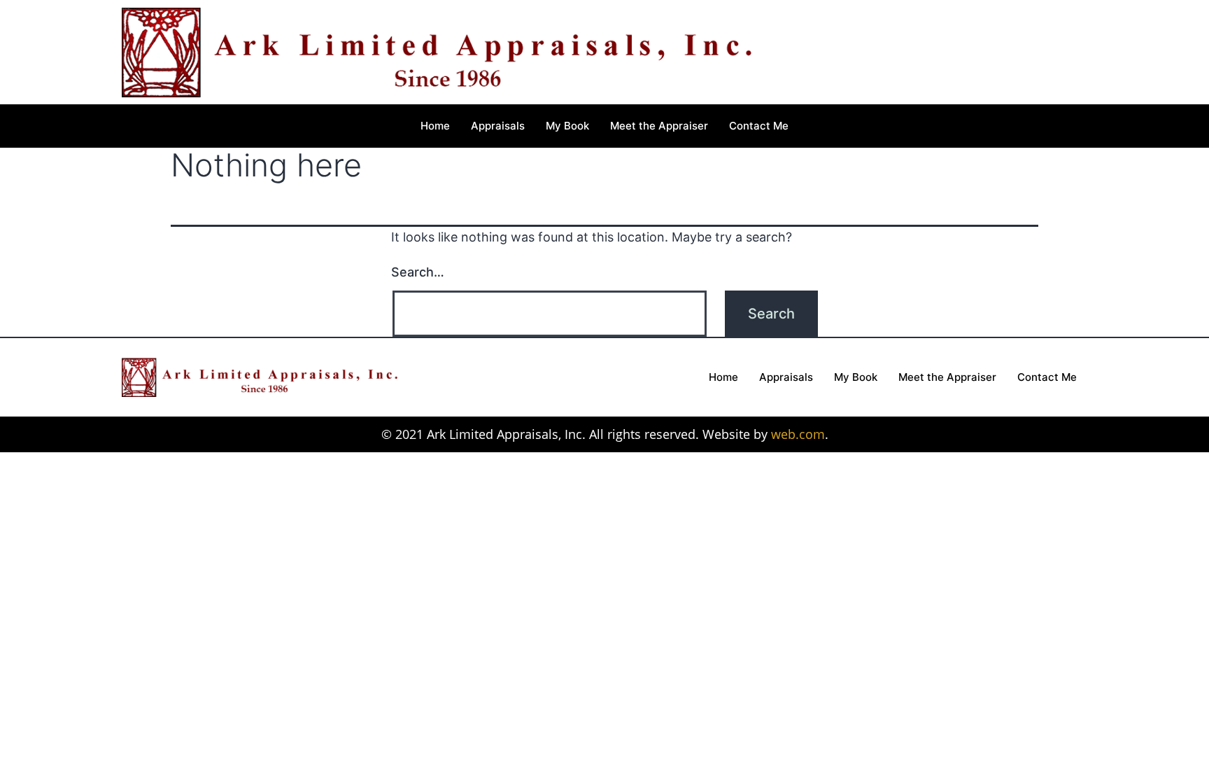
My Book (567, 125)
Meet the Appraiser (659, 125)
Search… (417, 272)
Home (435, 125)
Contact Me (759, 125)
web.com (798, 434)
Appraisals (498, 125)
